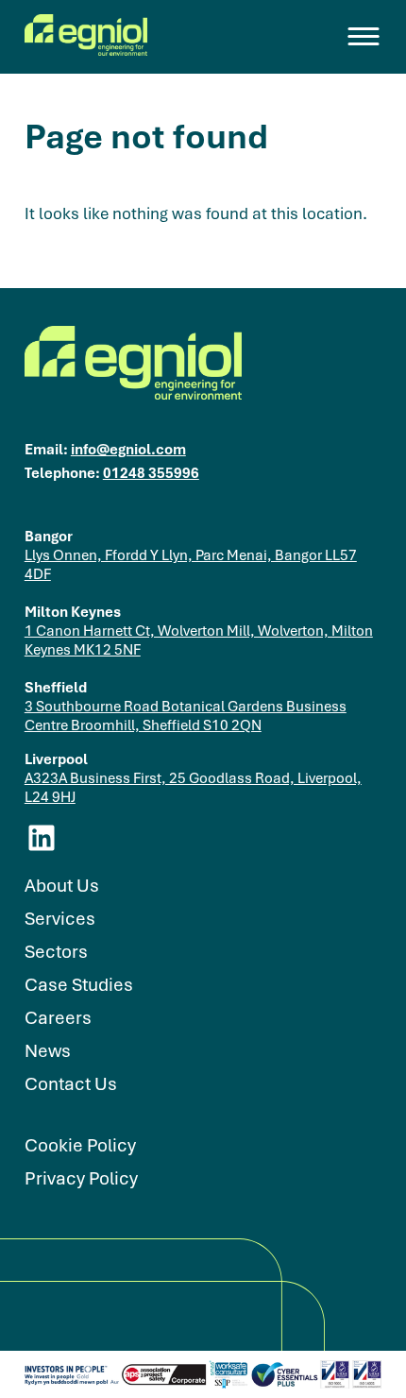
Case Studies (79, 985)
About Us (62, 885)
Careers (58, 1018)
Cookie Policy (80, 1145)
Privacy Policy (81, 1178)
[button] (364, 36)
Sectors (56, 951)
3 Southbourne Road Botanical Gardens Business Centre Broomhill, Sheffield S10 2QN (186, 715)
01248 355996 (151, 472)
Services (60, 918)
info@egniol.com (128, 448)
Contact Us (71, 1084)
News (48, 1051)
